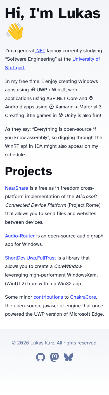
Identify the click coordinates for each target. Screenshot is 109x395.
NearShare (16, 188)
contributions (48, 297)
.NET (40, 51)
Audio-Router (20, 236)
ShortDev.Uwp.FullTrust (30, 258)
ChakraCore (83, 297)
